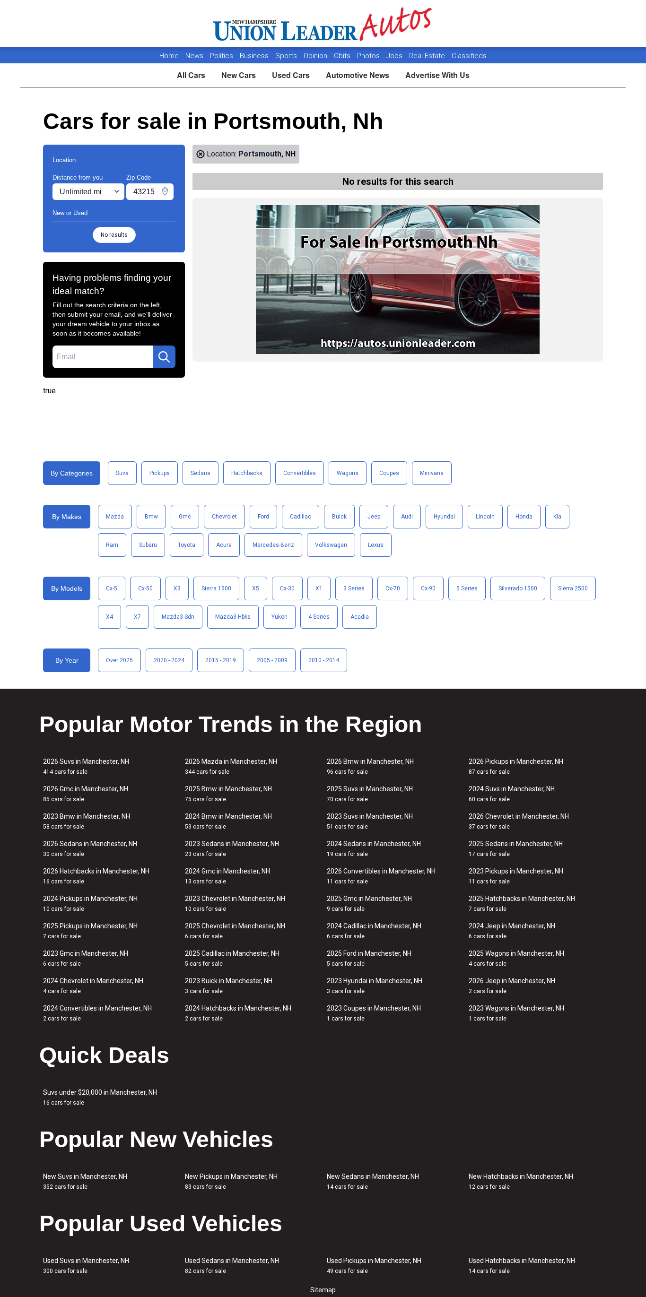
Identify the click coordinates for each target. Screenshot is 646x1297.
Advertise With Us (437, 74)
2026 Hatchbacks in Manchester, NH (96, 876)
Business (255, 56)
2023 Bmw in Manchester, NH (86, 821)
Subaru (148, 545)
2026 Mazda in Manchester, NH (231, 766)
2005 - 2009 (272, 660)
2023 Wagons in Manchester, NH (516, 1013)
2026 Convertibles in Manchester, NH (381, 876)
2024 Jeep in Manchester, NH (512, 931)
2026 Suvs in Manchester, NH (86, 766)
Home (169, 56)
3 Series (354, 588)
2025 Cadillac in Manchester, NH (232, 958)
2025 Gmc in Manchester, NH (369, 903)
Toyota (186, 545)
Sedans (200, 473)
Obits (343, 56)
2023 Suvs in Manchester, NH (370, 821)
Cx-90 (428, 588)
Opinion (316, 56)
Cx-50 (145, 588)
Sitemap (323, 1290)
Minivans (432, 473)
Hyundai (444, 516)
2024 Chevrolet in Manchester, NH (93, 985)
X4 (109, 617)
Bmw (151, 516)
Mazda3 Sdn (178, 617)
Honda (524, 516)
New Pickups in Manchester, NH (231, 1181)
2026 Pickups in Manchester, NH (516, 766)
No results (114, 235)
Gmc (185, 516)
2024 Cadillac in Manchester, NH (374, 931)
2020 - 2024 (169, 660)
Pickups (159, 473)
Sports (287, 56)
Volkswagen (331, 545)
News (194, 56)
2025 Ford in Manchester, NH (369, 958)
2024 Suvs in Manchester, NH (512, 794)
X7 (137, 617)
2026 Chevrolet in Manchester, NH (519, 821)
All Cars (191, 74)
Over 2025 (119, 660)
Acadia (359, 617)
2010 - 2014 (323, 660)
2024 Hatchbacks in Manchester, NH (238, 1013)
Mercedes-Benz (273, 545)
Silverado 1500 (517, 588)
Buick (339, 516)
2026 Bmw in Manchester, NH (370, 766)
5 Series (467, 588)
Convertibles (299, 473)
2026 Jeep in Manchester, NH (512, 985)
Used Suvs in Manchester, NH (86, 1265)
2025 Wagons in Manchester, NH (516, 958)
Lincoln (485, 516)
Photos (369, 56)
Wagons (347, 473)
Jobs (395, 56)
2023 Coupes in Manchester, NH (374, 1013)
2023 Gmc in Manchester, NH (85, 958)
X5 (255, 588)
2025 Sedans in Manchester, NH (516, 848)
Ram (112, 545)
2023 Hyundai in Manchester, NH (374, 985)
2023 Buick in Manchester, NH (228, 985)
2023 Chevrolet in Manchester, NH (235, 903)
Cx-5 (111, 588)
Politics (221, 56)
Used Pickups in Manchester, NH (374, 1265)
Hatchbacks (246, 473)
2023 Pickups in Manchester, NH (516, 876)
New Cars (238, 74)
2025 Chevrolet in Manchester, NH (235, 931)
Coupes (389, 473)
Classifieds (469, 56)
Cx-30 (287, 588)
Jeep (373, 516)
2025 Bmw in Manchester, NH (228, 794)
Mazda (115, 516)
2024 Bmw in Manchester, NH (228, 821)
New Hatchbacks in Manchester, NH (521, 1181)
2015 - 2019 (220, 660)
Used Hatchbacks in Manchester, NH (522, 1265)
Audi (407, 516)
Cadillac (300, 516)
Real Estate (428, 56)
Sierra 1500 (216, 588)
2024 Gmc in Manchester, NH (227, 876)
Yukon (279, 617)
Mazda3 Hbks (233, 617)
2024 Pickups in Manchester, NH (90, 903)
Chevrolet (224, 516)
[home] (323, 23)
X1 (319, 588)
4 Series (319, 617)
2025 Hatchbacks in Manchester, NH (522, 903)
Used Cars (291, 74)
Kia (557, 516)
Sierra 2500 (573, 588)
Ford (263, 516)
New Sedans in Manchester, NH (373, 1181)
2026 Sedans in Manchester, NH (90, 848)
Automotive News (357, 74)
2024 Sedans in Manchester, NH (374, 848)
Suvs (122, 473)
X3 (177, 588)
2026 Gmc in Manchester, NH (85, 794)
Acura (224, 545)
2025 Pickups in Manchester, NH (90, 931)
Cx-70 (392, 588)
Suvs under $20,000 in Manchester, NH (100, 1097)
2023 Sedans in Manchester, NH (232, 848)
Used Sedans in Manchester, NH (232, 1265)
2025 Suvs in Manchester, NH (370, 794)
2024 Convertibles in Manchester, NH (97, 1013)
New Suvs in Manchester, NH (85, 1181)
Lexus (376, 545)
